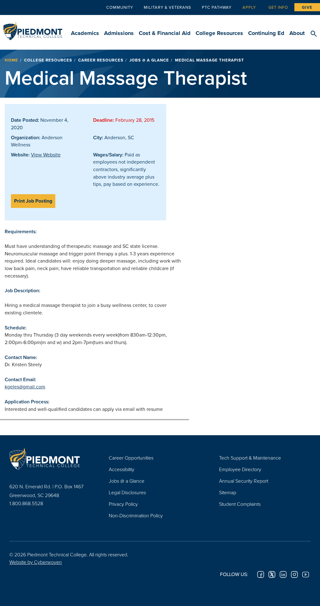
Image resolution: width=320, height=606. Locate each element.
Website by (35, 562)
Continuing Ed (266, 33)
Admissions (119, 33)
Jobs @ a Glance (149, 60)
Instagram (294, 574)
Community (119, 7)
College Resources (219, 33)
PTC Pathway (217, 7)
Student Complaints (240, 503)
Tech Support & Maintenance (250, 457)
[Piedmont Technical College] (49, 458)
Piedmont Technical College (32, 28)
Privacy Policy (123, 503)
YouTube (305, 574)
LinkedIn (283, 574)
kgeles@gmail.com (25, 386)
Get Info (278, 7)
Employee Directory (240, 469)
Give (307, 7)
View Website (46, 154)
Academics (85, 33)
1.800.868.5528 (26, 503)
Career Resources (100, 60)
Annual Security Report (243, 480)
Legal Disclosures (127, 492)
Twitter (271, 574)
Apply (249, 7)
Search (313, 34)
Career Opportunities (131, 457)
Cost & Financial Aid (165, 33)
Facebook (260, 574)
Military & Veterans (167, 7)
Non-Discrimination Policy (136, 515)
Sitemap (227, 492)
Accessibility (121, 469)
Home (11, 60)
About (297, 33)
